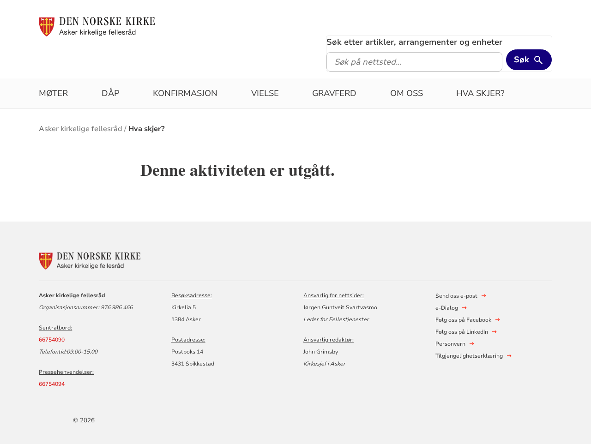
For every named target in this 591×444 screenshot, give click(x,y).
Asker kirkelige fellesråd (80, 129)
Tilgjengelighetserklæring (469, 356)
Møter (53, 93)
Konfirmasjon (185, 93)
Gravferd (334, 93)
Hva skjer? (480, 93)
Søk (521, 59)
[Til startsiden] (97, 26)
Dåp (111, 93)
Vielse (265, 93)
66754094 (52, 384)
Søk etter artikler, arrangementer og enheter (414, 42)
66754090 (52, 339)
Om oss (406, 93)
